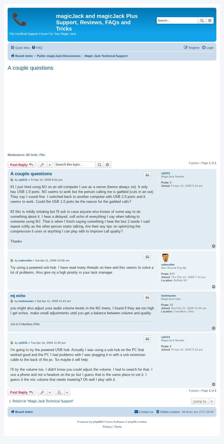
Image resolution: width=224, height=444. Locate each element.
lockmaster (168, 295)
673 (172, 273)
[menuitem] (36, 47)
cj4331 (165, 173)
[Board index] (32, 17)
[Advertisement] (112, 112)
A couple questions (30, 68)
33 (171, 304)
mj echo (17, 295)
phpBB (97, 421)
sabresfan (168, 264)
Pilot (42, 154)
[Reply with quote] (147, 175)
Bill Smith (32, 154)
